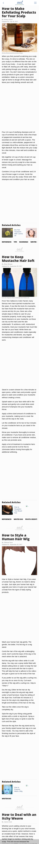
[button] (3, 2)
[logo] (19, 2)
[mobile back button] (3, 2)
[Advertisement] (19, 109)
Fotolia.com (26, 297)
